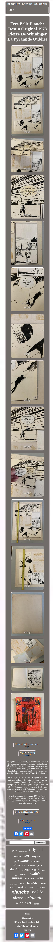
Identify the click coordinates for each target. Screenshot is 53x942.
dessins (15, 869)
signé (35, 869)
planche (20, 891)
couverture (40, 887)
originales (17, 877)
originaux (36, 856)
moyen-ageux (29, 878)
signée (25, 869)
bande (36, 904)
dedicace (12, 888)
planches (19, 865)
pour (40, 865)
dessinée (17, 856)
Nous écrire (27, 918)
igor (16, 875)
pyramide (21, 860)
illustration (35, 861)
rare (43, 883)
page (43, 870)
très (26, 855)
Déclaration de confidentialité (27, 922)
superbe (31, 866)
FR (29, 930)
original (36, 849)
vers (22, 883)
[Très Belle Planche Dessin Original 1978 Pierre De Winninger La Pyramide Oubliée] (27, 67)
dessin (32, 882)
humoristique (22, 851)
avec (14, 850)
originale (33, 897)
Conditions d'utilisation (27, 926)
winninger (23, 903)
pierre (18, 898)
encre (23, 874)
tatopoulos (14, 884)
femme (40, 878)
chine (31, 887)
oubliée (35, 874)
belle (37, 892)
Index (27, 914)
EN (25, 930)
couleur (22, 887)
